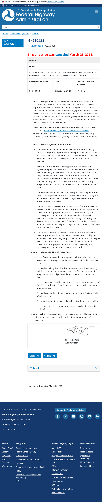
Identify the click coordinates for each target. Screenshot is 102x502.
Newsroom (85, 448)
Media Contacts (87, 462)
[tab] (64, 368)
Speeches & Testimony (85, 457)
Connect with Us (87, 466)
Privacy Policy (57, 481)
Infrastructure (22, 455)
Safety (18, 481)
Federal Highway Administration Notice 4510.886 (66, 130)
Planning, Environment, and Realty (30, 467)
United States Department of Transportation (22, 5)
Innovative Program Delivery (28, 459)
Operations (21, 463)
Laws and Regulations (19, 33)
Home (5, 33)
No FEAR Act (57, 473)
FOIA (54, 466)
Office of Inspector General (63, 477)
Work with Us (7, 466)
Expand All (34, 355)
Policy (18, 471)
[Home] (28, 16)
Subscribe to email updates (70, 410)
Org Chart (6, 455)
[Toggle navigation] (96, 11)
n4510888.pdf (37, 45)
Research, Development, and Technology (28, 476)
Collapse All (49, 355)
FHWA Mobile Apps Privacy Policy (63, 460)
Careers (5, 451)
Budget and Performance (62, 455)
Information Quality (60, 470)
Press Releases (86, 451)
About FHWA (7, 448)
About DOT (56, 448)
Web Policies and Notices (62, 489)
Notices (35, 33)
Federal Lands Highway (26, 451)
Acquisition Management (26, 448)
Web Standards (58, 492)
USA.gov (55, 485)
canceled (62, 55)
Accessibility (57, 451)
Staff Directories (6, 460)
